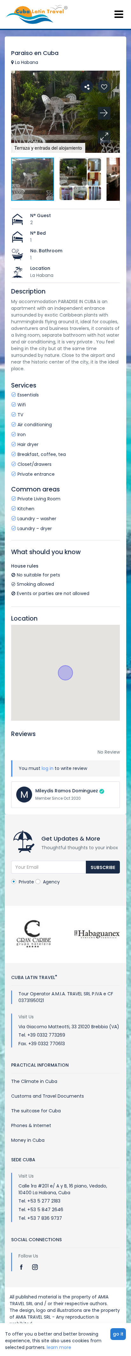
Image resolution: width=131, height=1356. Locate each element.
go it (118, 1334)
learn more (59, 1347)
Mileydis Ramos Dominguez (66, 791)
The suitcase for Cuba (36, 1111)
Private (25, 882)
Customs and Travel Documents (47, 1096)
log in (47, 768)
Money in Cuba (28, 1140)
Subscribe (103, 867)
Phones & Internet (31, 1125)
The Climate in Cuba (34, 1081)
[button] (104, 136)
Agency (51, 882)
